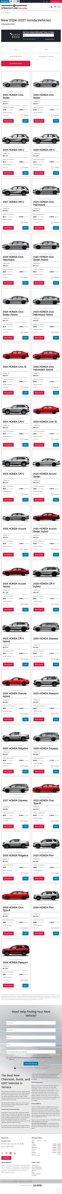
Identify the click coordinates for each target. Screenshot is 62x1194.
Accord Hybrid (9, 1165)
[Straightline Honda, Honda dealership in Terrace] (14, 6)
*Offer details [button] (5, 115)
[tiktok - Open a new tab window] (15, 1153)
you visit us (37, 1121)
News (33, 1172)
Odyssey (7, 1172)
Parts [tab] (45, 1140)
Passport (12, 1172)
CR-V (3, 1167)
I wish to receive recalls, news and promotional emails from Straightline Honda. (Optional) (30, 1058)
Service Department (36, 1167)
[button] (4, 1)
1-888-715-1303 (9, 1146)
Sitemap (15, 1181)
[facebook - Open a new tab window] (2, 1153)
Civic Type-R (24, 1170)
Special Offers (35, 1165)
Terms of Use (21, 1181)
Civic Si (18, 1170)
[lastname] (10, 1027)
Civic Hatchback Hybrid (25, 1167)
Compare (25, 115)
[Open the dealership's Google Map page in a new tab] (55, 7)
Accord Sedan (16, 1165)
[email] (8, 1041)
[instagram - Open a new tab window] (6, 1153)
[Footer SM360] (37, 1185)
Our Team (34, 1175)
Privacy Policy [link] (45, 1067)
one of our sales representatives (39, 1123)
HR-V (3, 1172)
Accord (3, 1165)
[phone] (9, 1034)
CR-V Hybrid (8, 1167)
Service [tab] (39, 1140)
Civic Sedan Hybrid (12, 1170)
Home (2, 12)
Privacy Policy (29, 1181)
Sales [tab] (33, 1140)
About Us (34, 1170)
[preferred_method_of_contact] (15, 1049)
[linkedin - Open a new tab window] (10, 1153)
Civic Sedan (4, 1170)
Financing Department (37, 1168)
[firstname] (10, 1020)
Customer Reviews (36, 1173)
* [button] (8, 103)
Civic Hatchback (15, 1167)
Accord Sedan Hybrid (25, 1165)
